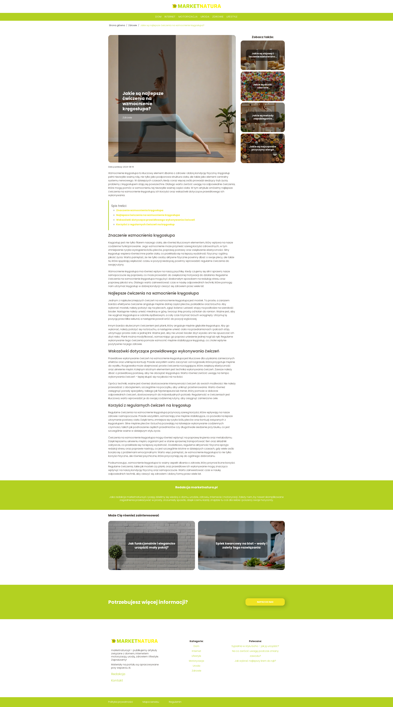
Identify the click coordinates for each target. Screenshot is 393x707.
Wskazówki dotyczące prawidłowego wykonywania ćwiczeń (155, 220)
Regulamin (175, 702)
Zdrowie (218, 16)
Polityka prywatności (120, 702)
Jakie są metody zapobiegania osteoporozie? (263, 117)
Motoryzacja (188, 16)
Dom (158, 16)
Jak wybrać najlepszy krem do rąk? (255, 661)
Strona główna (117, 25)
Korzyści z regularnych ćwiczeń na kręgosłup (145, 224)
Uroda (205, 16)
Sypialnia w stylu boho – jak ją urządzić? (255, 646)
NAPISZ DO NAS (265, 602)
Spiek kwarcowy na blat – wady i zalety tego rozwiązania (241, 545)
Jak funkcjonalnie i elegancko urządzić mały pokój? (151, 545)
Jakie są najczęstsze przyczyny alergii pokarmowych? (262, 148)
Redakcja (118, 674)
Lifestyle (232, 16)
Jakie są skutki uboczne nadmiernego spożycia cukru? (262, 86)
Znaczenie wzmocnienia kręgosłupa (139, 210)
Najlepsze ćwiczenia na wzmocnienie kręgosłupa (148, 215)
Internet (170, 16)
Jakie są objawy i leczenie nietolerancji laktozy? (263, 55)
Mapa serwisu (151, 702)
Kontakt (117, 680)
